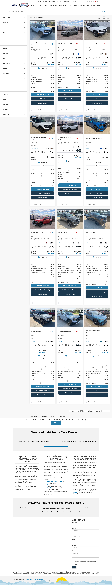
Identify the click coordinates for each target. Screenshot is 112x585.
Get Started (56, 423)
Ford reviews (76, 492)
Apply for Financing (63, 446)
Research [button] (82, 5)
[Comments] (50, 58)
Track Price (43, 68)
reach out (38, 511)
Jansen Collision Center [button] (93, 5)
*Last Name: (74, 528)
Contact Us (56, 446)
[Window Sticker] (53, 58)
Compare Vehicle (38, 109)
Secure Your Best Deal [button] (42, 94)
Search (103, 11)
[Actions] (52, 44)
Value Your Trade (42, 103)
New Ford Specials (48, 446)
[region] (42, 82)
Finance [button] (70, 5)
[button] (53, 30)
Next (92, 411)
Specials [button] (55, 5)
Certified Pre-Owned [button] (46, 5)
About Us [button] (76, 5)
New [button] (34, 5)
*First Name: (74, 522)
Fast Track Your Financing (42, 99)
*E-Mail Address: (75, 533)
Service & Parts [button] (63, 5)
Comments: (74, 550)
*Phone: (73, 539)
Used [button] (37, 5)
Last (97, 411)
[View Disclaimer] (45, 57)
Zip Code (74, 545)
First (72, 411)
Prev (78, 411)
